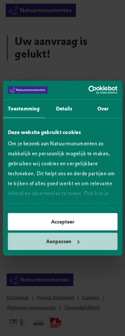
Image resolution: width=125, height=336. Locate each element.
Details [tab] (64, 108)
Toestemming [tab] (24, 108)
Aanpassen (58, 242)
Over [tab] (103, 108)
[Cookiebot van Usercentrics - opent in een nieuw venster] (89, 90)
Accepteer (62, 222)
